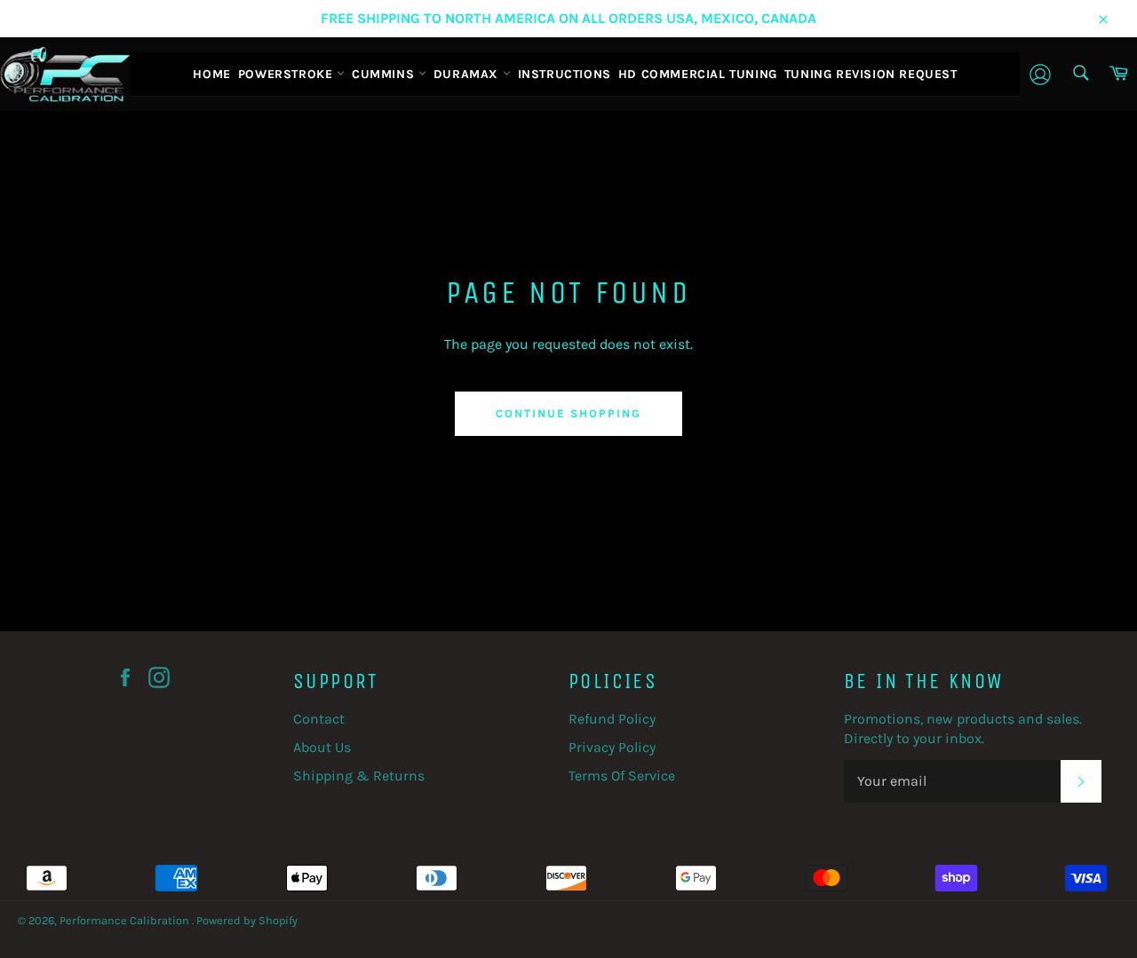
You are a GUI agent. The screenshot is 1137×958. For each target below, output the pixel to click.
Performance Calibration (126, 920)
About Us (322, 747)
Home (211, 74)
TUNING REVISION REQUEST (871, 74)
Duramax (468, 74)
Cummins (385, 74)
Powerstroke (287, 74)
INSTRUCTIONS (564, 74)
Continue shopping (568, 413)
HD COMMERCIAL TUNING (697, 74)
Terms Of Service (621, 775)
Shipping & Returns (359, 775)
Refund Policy (612, 718)
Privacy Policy (612, 747)
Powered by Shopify (247, 920)
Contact (319, 718)
